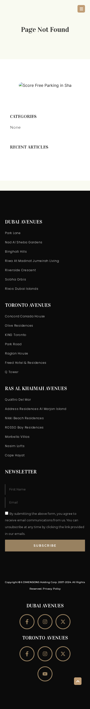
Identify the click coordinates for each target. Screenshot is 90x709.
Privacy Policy (52, 588)
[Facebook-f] (27, 621)
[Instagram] (45, 621)
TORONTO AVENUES (28, 305)
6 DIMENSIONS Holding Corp (39, 582)
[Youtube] (45, 673)
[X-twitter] (63, 621)
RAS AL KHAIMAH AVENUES (36, 388)
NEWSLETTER (20, 472)
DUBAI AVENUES (23, 222)
